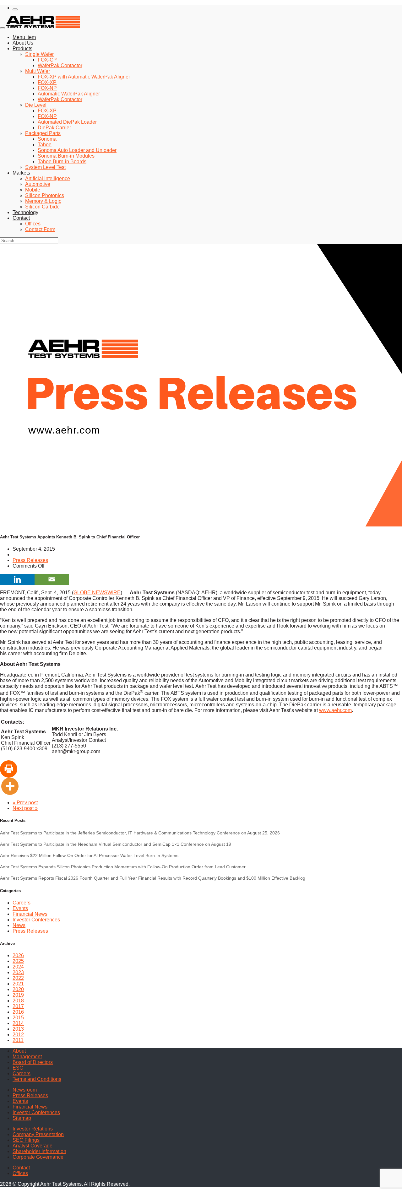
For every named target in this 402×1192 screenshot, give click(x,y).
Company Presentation (38, 1134)
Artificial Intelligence (47, 178)
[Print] (8, 769)
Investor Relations (33, 1128)
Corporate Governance (38, 1157)
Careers (21, 902)
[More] (10, 786)
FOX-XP (47, 82)
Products (22, 48)
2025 (18, 961)
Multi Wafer (37, 71)
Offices (33, 223)
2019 (18, 995)
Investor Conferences (36, 919)
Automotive (37, 184)
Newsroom (25, 1089)
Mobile (32, 189)
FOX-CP (47, 59)
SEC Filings (26, 1140)
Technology (25, 212)
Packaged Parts (43, 133)
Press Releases (30, 560)
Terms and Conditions (37, 1079)
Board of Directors (33, 1062)
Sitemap (22, 1118)
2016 (18, 1012)
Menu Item (24, 37)
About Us (23, 43)
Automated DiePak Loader (67, 122)
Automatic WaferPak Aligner (69, 93)
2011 (18, 1040)
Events (20, 908)
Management (27, 1056)
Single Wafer (39, 54)
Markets (21, 172)
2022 (18, 978)
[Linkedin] (17, 579)
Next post (25, 808)
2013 (18, 1029)
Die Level (35, 105)
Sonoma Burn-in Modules (66, 156)
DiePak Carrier (54, 127)
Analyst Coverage (32, 1145)
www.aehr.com (335, 710)
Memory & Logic (43, 201)
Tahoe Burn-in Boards (62, 161)
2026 (18, 955)
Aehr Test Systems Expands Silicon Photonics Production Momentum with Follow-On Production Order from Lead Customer (123, 866)
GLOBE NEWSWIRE (97, 592)
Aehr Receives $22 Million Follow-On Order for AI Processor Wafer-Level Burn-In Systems (89, 855)
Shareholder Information (39, 1151)
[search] (15, 9)
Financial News (30, 914)
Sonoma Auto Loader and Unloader (77, 150)
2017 (18, 1006)
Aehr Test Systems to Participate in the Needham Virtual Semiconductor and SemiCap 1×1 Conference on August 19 (115, 844)
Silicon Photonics (44, 195)
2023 (18, 972)
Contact (21, 218)
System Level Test (45, 167)
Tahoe (45, 144)
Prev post (25, 802)
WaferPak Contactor (60, 65)
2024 (18, 966)
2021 (18, 983)
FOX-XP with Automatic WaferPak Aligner (84, 76)
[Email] (52, 579)
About (19, 1051)
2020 (18, 989)
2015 (18, 1017)
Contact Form (40, 229)
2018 (18, 1000)
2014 (18, 1023)
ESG (18, 1068)
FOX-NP (47, 88)
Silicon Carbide (42, 206)
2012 (18, 1034)
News (19, 925)
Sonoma (47, 139)
